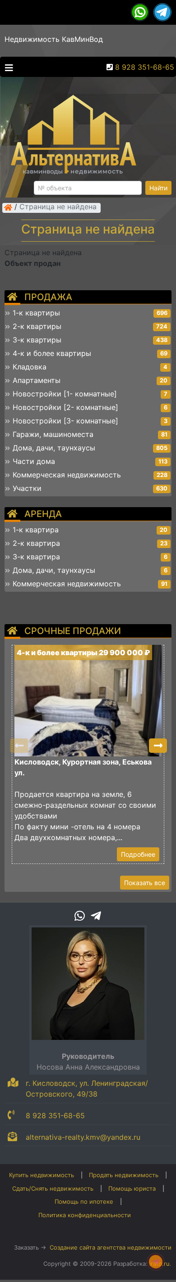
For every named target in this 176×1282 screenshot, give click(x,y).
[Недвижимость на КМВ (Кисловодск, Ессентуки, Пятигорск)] (8, 207)
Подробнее (138, 854)
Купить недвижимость (41, 1175)
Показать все (144, 882)
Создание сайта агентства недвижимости (110, 1247)
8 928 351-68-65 (144, 67)
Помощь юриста (132, 1188)
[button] (158, 745)
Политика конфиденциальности (84, 1215)
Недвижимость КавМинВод (54, 39)
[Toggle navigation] (7, 67)
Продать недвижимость (123, 1175)
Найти (158, 188)
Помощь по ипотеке (84, 1201)
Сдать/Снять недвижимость (52, 1188)
